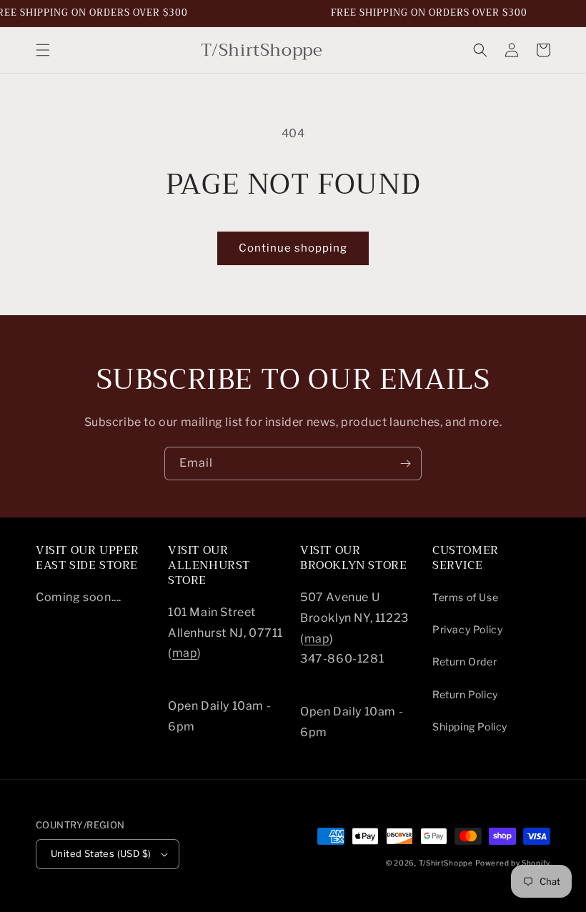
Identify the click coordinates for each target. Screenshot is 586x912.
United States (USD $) (101, 853)
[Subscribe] (405, 463)
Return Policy (465, 694)
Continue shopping (293, 248)
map (185, 653)
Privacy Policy (467, 629)
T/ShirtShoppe (446, 862)
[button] (43, 50)
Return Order (464, 661)
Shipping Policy (469, 726)
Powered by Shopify (512, 862)
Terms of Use (465, 597)
